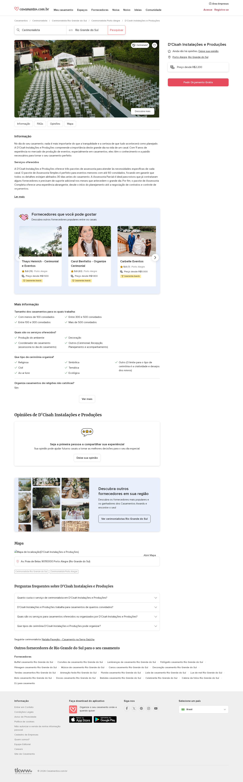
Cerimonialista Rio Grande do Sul (69, 20)
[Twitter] (134, 708)
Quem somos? (21, 739)
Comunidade (153, 10)
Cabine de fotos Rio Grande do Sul (200, 678)
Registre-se (221, 9)
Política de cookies (24, 721)
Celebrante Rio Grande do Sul (161, 678)
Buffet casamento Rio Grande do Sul (33, 662)
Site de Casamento (24, 754)
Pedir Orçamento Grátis (198, 82)
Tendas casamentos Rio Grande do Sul (35, 672)
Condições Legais (24, 712)
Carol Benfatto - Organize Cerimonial (88, 264)
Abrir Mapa (150, 555)
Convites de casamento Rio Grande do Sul (80, 662)
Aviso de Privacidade (25, 716)
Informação (23, 123)
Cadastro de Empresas (26, 734)
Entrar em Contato (24, 707)
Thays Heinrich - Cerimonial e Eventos (40, 264)
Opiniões (55, 123)
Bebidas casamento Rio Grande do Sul (120, 678)
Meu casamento (63, 10)
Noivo (126, 10)
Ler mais (19, 196)
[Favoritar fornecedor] (154, 45)
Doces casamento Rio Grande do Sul (76, 678)
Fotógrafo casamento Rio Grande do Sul (181, 662)
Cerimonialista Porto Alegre (106, 20)
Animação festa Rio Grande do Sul (78, 672)
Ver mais (87, 399)
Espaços (82, 10)
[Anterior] (19, 257)
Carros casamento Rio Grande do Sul (128, 667)
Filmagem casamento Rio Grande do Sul (35, 667)
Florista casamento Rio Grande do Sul (121, 672)
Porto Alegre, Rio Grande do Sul (190, 57)
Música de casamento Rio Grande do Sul (82, 667)
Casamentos (21, 20)
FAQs (40, 123)
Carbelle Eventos (131, 261)
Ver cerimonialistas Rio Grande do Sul (124, 519)
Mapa (70, 123)
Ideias (138, 10)
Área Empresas (220, 3)
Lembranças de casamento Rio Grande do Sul (131, 662)
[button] (87, 444)
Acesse (207, 9)
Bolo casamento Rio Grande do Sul (33, 678)
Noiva (115, 10)
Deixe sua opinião (87, 458)
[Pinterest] (141, 708)
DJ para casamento (24, 683)
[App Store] (80, 722)
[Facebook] (127, 708)
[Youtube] (156, 708)
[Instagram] (149, 708)
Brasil (189, 709)
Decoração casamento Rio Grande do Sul (175, 667)
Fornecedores (99, 10)
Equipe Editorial (22, 744)
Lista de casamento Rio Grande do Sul (165, 672)
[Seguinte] (155, 257)
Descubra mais (142, 111)
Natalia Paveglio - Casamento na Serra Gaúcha (68, 639)
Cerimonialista (40, 20)
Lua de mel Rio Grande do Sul (206, 672)
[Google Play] (105, 722)
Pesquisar (116, 30)
